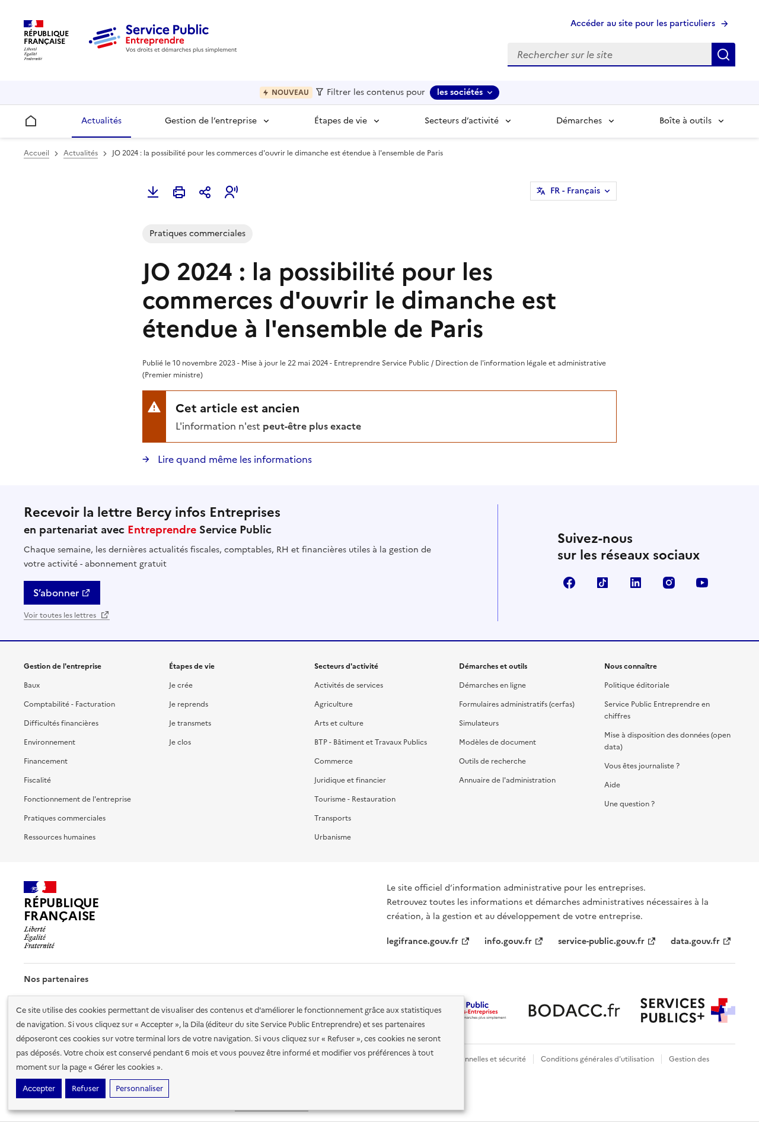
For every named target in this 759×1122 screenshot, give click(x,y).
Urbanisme (332, 837)
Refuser (85, 1088)
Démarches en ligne (492, 685)
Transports (332, 818)
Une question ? (629, 804)
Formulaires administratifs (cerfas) (517, 704)
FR (575, 191)
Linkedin (636, 583)
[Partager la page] (205, 192)
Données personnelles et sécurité (469, 1059)
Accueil (36, 153)
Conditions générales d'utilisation (597, 1059)
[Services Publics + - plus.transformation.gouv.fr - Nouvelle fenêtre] (687, 1010)
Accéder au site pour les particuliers (642, 23)
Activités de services (348, 685)
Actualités (101, 121)
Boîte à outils (685, 121)
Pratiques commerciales (65, 818)
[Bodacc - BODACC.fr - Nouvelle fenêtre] (574, 1010)
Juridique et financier (350, 780)
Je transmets (190, 723)
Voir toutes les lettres (61, 615)
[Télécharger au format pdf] (153, 192)
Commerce (333, 761)
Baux (32, 685)
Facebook (569, 583)
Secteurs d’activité (462, 121)
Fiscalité (37, 780)
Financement (46, 761)
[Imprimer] (179, 192)
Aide (612, 785)
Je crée (181, 685)
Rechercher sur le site (723, 54)
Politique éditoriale (636, 685)
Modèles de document (497, 742)
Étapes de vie (340, 121)
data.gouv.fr (695, 941)
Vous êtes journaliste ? (642, 766)
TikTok (602, 583)
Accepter (39, 1088)
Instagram (669, 583)
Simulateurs (479, 723)
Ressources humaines (59, 837)
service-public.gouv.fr (601, 941)
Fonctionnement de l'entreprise (77, 799)
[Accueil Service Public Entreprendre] (165, 50)
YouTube (702, 583)
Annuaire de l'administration (507, 780)
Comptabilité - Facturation (69, 704)
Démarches (579, 121)
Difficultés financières (61, 723)
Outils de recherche (492, 761)
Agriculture (333, 704)
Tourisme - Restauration (355, 799)
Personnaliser (139, 1088)
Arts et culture (338, 723)
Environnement (49, 742)
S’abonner (56, 593)
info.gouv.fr (508, 941)
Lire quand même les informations (233, 459)
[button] (231, 192)
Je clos (180, 742)
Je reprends (188, 704)
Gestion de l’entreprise (211, 121)
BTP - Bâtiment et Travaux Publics (370, 742)
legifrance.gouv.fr (422, 941)
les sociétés (460, 92)
